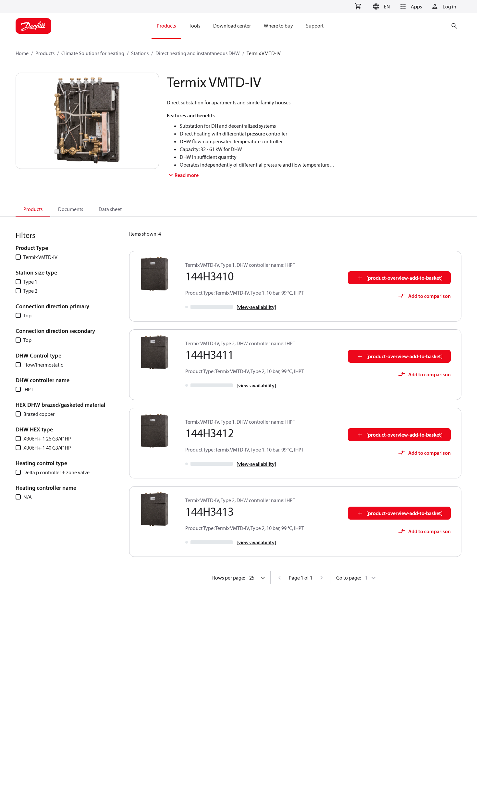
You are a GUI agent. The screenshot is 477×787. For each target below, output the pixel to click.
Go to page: (348, 577)
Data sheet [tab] (110, 209)
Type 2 (30, 291)
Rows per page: (228, 577)
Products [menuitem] (166, 25)
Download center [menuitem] (232, 25)
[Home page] (33, 26)
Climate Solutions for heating (92, 53)
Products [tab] (33, 209)
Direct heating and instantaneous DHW (197, 53)
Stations (140, 53)
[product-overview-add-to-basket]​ (404, 278)
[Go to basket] (358, 6)
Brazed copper (39, 414)
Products (45, 53)
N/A (27, 497)
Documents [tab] (70, 209)
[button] (380, 6)
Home (22, 53)
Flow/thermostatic (43, 364)
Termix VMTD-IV (40, 257)
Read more (187, 175)
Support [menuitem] (315, 25)
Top (27, 315)
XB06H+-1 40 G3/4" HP (47, 447)
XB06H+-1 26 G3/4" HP (47, 438)
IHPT (28, 389)
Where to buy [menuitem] (278, 25)
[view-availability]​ (256, 307)
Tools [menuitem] (194, 25)
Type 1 (30, 281)
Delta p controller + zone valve (56, 472)
